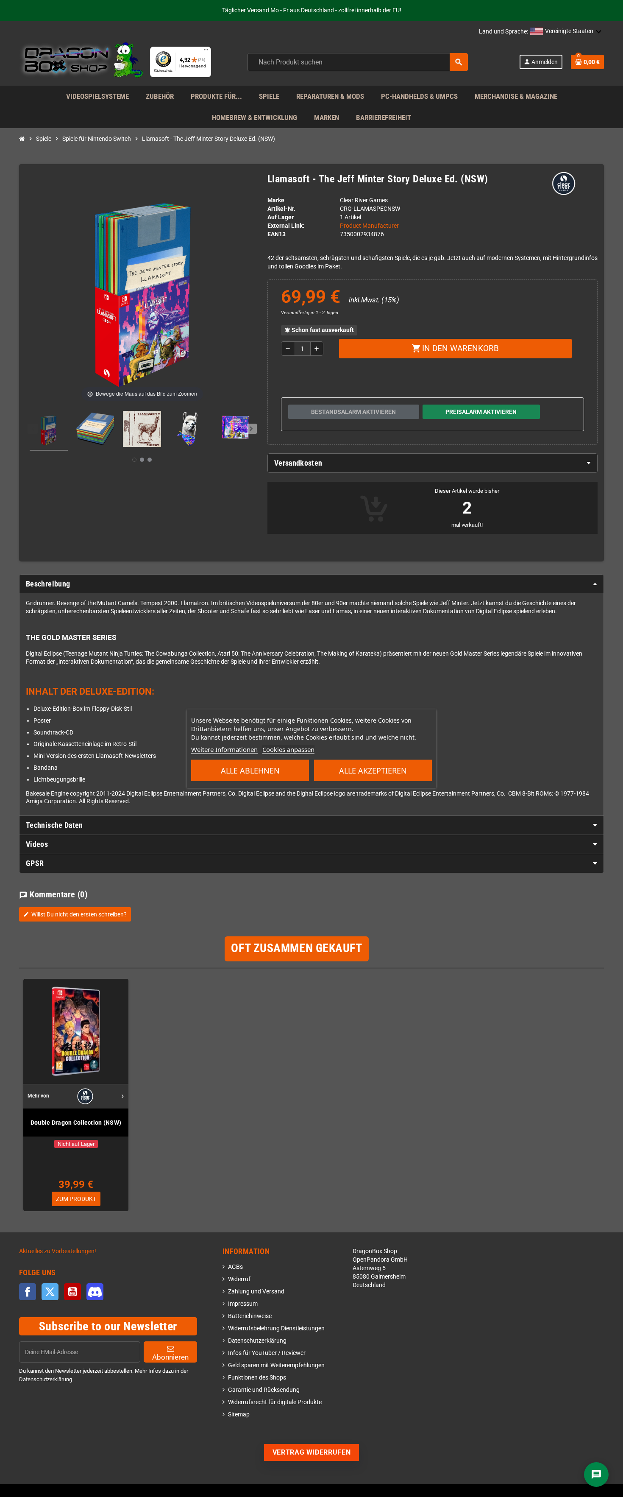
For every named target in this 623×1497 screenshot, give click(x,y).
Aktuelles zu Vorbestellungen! (57, 1251)
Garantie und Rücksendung (264, 1390)
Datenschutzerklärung (257, 1340)
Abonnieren (170, 1357)
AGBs (235, 1267)
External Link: (285, 225)
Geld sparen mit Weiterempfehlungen (276, 1365)
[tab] (432, 463)
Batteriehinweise (250, 1316)
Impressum (243, 1303)
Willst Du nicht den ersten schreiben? (75, 914)
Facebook (27, 1291)
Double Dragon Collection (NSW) (76, 1122)
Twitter (50, 1291)
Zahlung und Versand (256, 1291)
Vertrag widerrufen (312, 1452)
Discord (94, 1291)
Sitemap (239, 1414)
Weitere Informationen (224, 749)
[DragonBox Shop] (81, 61)
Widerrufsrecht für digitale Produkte (275, 1402)
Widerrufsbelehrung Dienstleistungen (276, 1328)
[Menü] (206, 52)
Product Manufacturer (369, 225)
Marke (275, 200)
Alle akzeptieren (373, 770)
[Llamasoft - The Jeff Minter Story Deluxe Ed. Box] (49, 430)
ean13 (276, 234)
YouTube (72, 1291)
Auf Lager (280, 217)
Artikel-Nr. (281, 208)
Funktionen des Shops (257, 1377)
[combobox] (357, 62)
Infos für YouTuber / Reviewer (267, 1353)
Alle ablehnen (250, 770)
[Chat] (596, 1474)
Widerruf (239, 1279)
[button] (566, 31)
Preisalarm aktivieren (481, 411)
